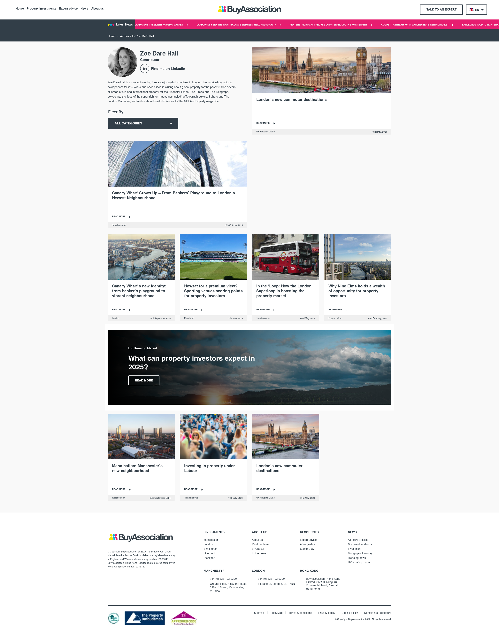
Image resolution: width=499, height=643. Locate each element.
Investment (354, 549)
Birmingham (211, 549)
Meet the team (260, 544)
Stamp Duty (307, 549)
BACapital (258, 549)
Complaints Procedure (377, 612)
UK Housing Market (265, 131)
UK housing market (359, 562)
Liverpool (209, 553)
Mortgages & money (360, 553)
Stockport (209, 558)
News (84, 8)
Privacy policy (326, 612)
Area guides (307, 544)
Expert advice (68, 8)
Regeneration (334, 318)
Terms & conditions (300, 612)
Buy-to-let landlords (360, 544)
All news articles (358, 540)
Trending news (119, 224)
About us (97, 8)
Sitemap (259, 612)
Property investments (41, 8)
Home (20, 8)
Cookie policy (350, 612)
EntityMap (277, 612)
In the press (259, 553)
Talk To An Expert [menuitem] (441, 9)
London (115, 318)
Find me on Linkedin (168, 68)
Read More (144, 380)
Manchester (190, 318)
